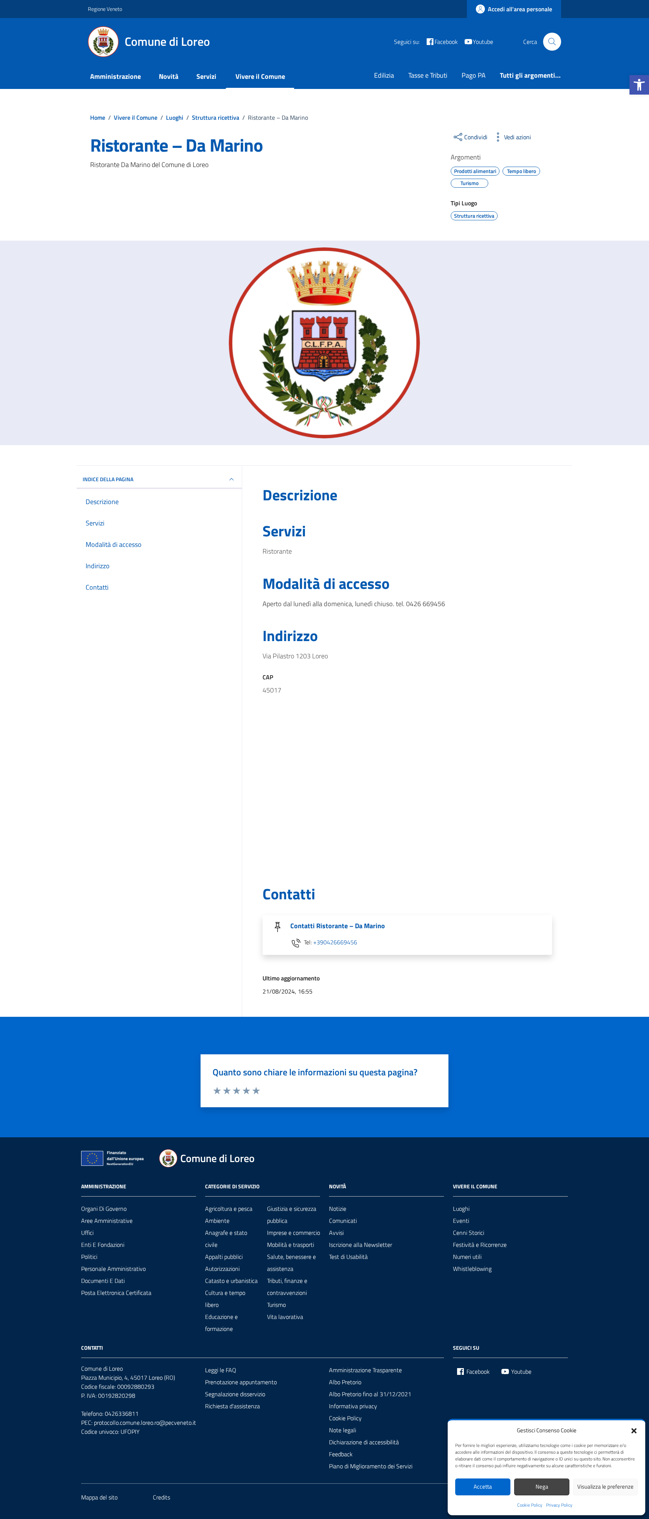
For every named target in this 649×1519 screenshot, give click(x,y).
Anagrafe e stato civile (226, 1238)
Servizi (206, 76)
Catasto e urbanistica (231, 1280)
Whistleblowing (472, 1268)
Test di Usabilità (348, 1256)
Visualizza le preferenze (605, 1486)
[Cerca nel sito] (552, 42)
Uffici (87, 1232)
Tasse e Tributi (427, 75)
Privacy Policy (559, 1505)
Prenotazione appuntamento (241, 1382)
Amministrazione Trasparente (365, 1369)
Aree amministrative (107, 1220)
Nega (542, 1486)
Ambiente (217, 1220)
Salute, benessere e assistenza (291, 1262)
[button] (639, 85)
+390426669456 (335, 942)
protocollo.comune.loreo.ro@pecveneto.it (145, 1422)
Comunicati (343, 1220)
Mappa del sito (99, 1497)
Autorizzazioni (222, 1268)
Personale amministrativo (113, 1268)
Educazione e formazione (221, 1322)
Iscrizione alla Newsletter (360, 1244)
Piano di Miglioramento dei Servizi (370, 1466)
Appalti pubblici (224, 1256)
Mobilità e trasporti (290, 1244)
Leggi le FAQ (220, 1369)
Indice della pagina (108, 479)
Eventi (461, 1220)
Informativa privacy (353, 1406)
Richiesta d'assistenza (232, 1406)
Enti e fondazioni (102, 1244)
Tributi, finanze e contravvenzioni (287, 1286)
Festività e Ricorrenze (480, 1244)
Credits (161, 1497)
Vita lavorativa (285, 1316)
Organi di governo (104, 1208)
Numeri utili (467, 1256)
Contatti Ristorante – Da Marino (337, 926)
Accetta (483, 1486)
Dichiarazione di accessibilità (364, 1442)
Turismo (276, 1304)
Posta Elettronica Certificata (116, 1292)
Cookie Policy (529, 1505)
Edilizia (384, 75)
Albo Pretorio (345, 1382)
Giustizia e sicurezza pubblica (291, 1214)
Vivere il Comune (260, 76)
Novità (168, 76)
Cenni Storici (468, 1232)
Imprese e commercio (293, 1232)
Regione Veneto (105, 9)
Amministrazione (115, 76)
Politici (89, 1256)
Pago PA (474, 75)
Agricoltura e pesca (228, 1208)
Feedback (341, 1454)
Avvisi (336, 1232)
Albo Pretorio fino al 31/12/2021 (370, 1394)
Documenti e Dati (103, 1280)
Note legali (342, 1430)
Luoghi (461, 1208)
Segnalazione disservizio (235, 1394)
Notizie (337, 1208)
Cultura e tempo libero (225, 1298)
